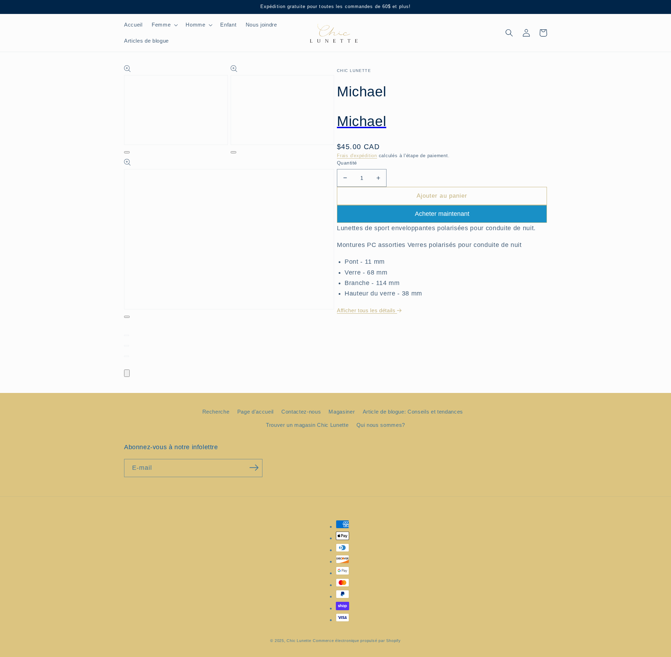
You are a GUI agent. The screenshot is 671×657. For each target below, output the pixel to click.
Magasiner (342, 412)
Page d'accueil (255, 412)
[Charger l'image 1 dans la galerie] (126, 335)
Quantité (347, 163)
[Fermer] (127, 373)
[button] (164, 25)
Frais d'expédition (357, 155)
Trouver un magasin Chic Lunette (307, 425)
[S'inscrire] (254, 467)
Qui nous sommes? (380, 425)
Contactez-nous (301, 412)
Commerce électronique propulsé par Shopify (357, 640)
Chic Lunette (299, 640)
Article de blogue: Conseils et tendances (413, 412)
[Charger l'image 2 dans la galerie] (126, 345)
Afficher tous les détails (367, 310)
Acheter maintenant (442, 213)
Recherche (216, 412)
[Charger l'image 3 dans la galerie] (126, 356)
